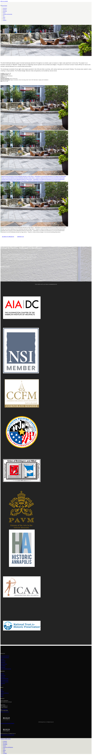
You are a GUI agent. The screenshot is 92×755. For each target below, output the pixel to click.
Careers (2, 694)
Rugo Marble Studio (4, 678)
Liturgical (2, 659)
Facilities (2, 691)
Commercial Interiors (5, 657)
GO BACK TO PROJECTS (8, 236)
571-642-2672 (5, 709)
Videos (2, 696)
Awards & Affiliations (5, 693)
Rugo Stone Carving (4, 681)
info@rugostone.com (5, 711)
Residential (3, 683)
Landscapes (3, 662)
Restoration (3, 667)
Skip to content (4, 1)
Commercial (3, 675)
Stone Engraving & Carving (6, 668)
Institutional (3, 660)
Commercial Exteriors (5, 655)
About (2, 689)
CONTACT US (20, 236)
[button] (6, 738)
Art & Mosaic (3, 665)
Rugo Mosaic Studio (4, 680)
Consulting (3, 676)
